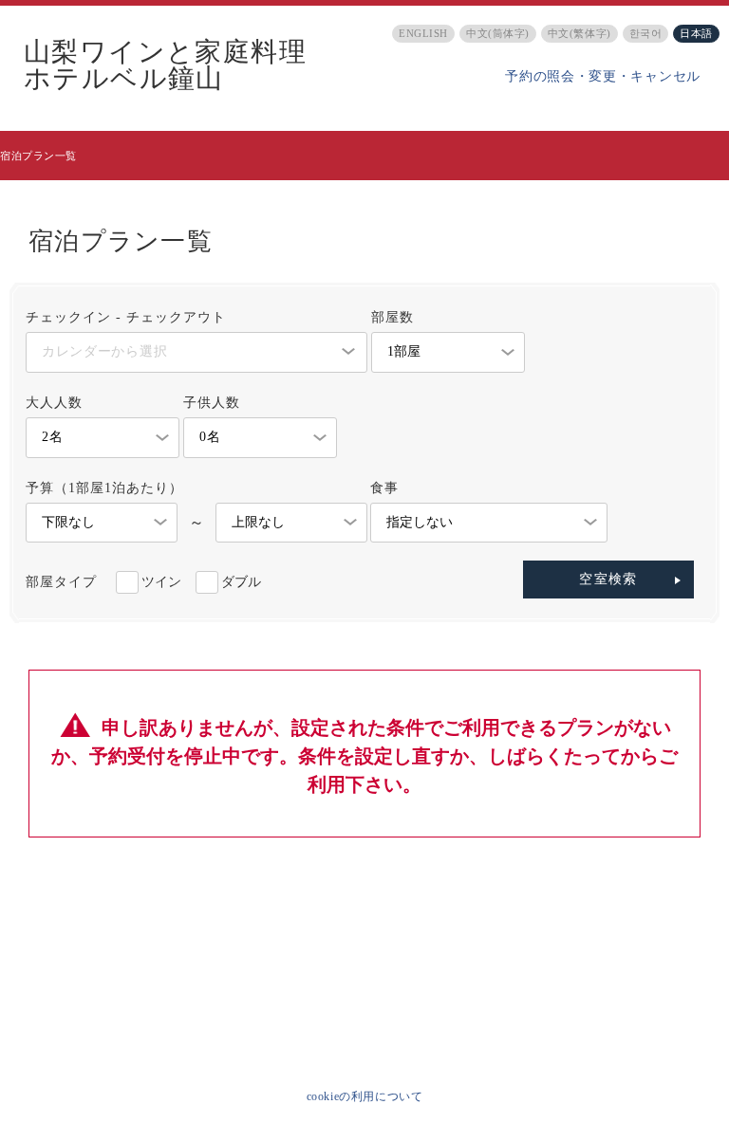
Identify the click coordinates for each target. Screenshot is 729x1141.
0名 (209, 437)
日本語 (696, 33)
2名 (52, 437)
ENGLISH (423, 33)
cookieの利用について (365, 1096)
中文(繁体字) (579, 33)
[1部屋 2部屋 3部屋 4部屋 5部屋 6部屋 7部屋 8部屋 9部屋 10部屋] (448, 352)
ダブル (241, 582)
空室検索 (608, 579)
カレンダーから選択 (104, 351)
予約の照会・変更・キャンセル (603, 76)
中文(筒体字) (498, 33)
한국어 (646, 33)
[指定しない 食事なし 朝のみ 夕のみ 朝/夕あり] (489, 523)
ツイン (161, 582)
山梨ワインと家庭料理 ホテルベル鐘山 (165, 65)
